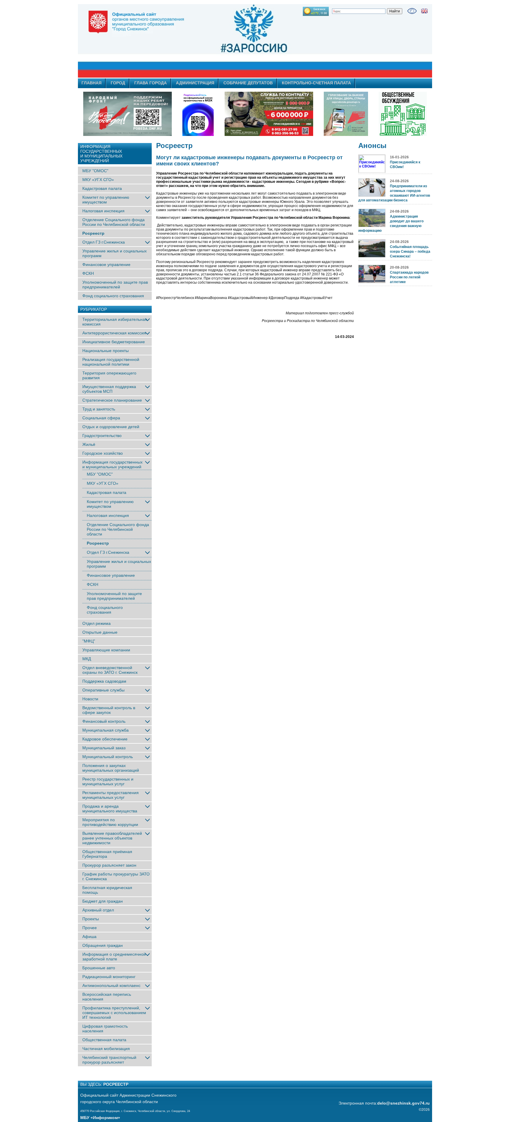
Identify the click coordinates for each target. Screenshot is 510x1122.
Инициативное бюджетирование (113, 341)
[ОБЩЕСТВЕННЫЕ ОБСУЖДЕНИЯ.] (402, 114)
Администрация (195, 83)
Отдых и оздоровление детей (110, 426)
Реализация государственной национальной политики (110, 362)
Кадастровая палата (102, 188)
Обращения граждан (102, 945)
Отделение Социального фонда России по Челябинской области (113, 222)
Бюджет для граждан (102, 901)
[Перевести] (424, 11)
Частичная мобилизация (106, 1048)
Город (118, 83)
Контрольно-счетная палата (316, 83)
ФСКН (88, 273)
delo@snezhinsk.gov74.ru (403, 1103)
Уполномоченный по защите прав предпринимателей (115, 284)
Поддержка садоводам (104, 681)
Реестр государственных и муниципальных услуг (107, 781)
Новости (90, 698)
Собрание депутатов (248, 83)
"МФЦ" (88, 641)
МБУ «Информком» (100, 1117)
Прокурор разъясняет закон (109, 865)
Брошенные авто (98, 967)
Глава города (150, 83)
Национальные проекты (105, 350)
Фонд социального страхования (113, 295)
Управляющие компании (106, 650)
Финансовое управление (106, 264)
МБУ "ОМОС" (95, 170)
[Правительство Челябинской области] (198, 114)
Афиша (89, 936)
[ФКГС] (346, 114)
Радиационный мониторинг (108, 976)
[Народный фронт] (127, 114)
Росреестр (93, 233)
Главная (91, 83)
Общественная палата (104, 1039)
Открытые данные (99, 632)
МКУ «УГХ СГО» (98, 179)
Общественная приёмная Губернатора (107, 854)
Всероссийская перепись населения (106, 996)
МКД (86, 658)
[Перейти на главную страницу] (202, 41)
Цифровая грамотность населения (105, 1028)
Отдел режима (96, 623)
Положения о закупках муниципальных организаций (110, 768)
